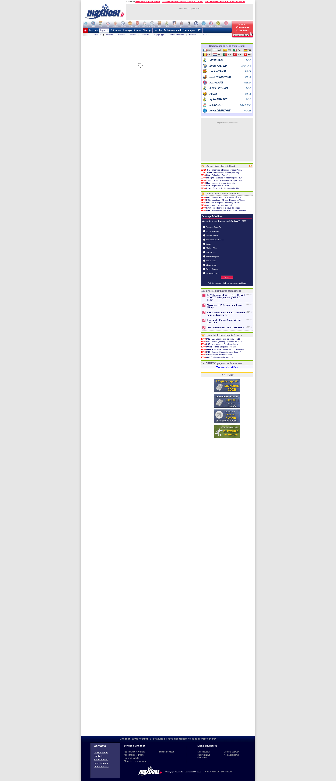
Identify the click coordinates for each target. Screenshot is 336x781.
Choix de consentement (135, 761)
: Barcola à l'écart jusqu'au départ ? (221, 352)
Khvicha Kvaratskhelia (215, 240)
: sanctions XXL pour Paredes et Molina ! (223, 200)
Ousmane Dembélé (213, 227)
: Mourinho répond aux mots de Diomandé (223, 210)
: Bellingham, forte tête (215, 175)
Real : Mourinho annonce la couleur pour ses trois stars (226, 313)
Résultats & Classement (115, 34)
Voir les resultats (214, 283)
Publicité (98, 756)
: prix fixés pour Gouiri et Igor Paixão (221, 203)
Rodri (208, 244)
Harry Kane (210, 252)
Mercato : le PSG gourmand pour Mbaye (225, 306)
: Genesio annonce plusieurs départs (221, 197)
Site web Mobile (131, 758)
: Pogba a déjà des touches (218, 347)
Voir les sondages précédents (234, 283)
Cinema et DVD (231, 752)
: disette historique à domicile (218, 183)
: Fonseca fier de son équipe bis (220, 188)
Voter (227, 277)
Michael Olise (211, 248)
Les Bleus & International (167, 30)
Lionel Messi (211, 265)
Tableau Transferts (176, 34)
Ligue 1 (104, 30)
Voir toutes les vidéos (227, 367)
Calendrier (145, 34)
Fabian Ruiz (211, 261)
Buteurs (133, 34)
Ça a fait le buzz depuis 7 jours (224, 335)
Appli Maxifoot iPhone (134, 755)
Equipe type (159, 34)
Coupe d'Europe (143, 30)
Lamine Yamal (212, 235)
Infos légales (101, 763)
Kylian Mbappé (212, 231)
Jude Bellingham (212, 256)
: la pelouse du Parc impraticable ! (220, 344)
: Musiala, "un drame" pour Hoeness (222, 349)
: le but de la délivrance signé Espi (221, 180)
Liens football (101, 766)
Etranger (127, 30)
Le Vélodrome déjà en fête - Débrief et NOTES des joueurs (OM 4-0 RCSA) (226, 297)
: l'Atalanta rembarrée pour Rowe (222, 178)
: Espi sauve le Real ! (215, 186)
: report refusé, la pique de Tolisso (220, 208)
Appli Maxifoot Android (134, 752)
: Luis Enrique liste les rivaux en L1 (220, 339)
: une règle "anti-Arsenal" (216, 205)
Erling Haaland (212, 269)
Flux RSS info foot (165, 752)
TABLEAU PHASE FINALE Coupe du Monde (225, 2)
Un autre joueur (212, 273)
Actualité (97, 34)
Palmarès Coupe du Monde (147, 2)
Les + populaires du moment (223, 193)
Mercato (93, 30)
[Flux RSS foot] (250, 167)
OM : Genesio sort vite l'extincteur (225, 327)
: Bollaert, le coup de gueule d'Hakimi (221, 341)
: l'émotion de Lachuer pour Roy (220, 172)
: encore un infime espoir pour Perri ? (221, 170)
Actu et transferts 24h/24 (220, 166)
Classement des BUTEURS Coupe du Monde (182, 2)
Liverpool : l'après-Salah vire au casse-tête (224, 321)
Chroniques (189, 30)
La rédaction (101, 752)
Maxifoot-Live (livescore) (203, 756)
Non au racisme (231, 755)
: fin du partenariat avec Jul (217, 357)
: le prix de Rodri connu (216, 355)
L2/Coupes (115, 30)
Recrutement (101, 759)
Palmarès (192, 34)
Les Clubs (205, 34)
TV (199, 30)
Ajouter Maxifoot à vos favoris (218, 772)
